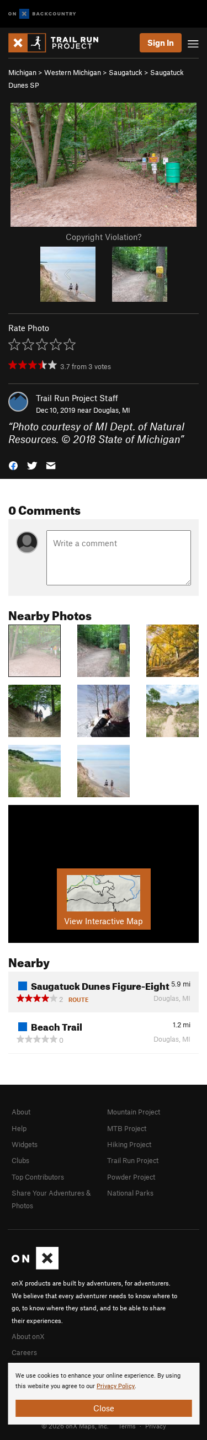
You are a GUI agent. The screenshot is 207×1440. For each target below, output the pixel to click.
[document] (103, 1393)
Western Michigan (72, 72)
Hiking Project (129, 1144)
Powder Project (131, 1176)
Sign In (160, 42)
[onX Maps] (35, 1266)
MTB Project (126, 1128)
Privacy (155, 1426)
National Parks (130, 1192)
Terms (127, 1426)
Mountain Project (133, 1111)
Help (19, 1128)
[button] (13, 464)
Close (103, 1408)
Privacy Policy (116, 1386)
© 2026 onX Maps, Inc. (75, 1426)
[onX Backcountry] (42, 14)
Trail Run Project (132, 1160)
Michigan (22, 72)
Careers (24, 1352)
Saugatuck (125, 72)
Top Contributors (38, 1176)
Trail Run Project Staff (77, 398)
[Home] (58, 42)
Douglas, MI (111, 410)
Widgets (25, 1144)
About (21, 1111)
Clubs (20, 1160)
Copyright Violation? (103, 237)
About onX (28, 1336)
